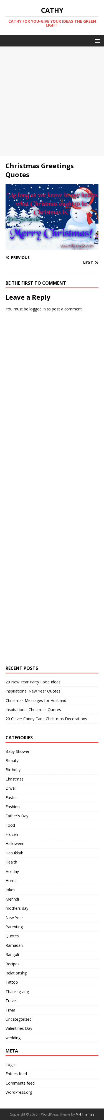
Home (11, 880)
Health (11, 862)
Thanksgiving (17, 991)
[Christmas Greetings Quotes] (52, 247)
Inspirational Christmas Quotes (33, 709)
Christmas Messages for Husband (36, 700)
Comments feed (20, 1083)
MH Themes (85, 1114)
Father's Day (17, 815)
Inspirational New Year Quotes (33, 691)
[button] (96, 41)
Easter (11, 797)
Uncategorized (19, 1019)
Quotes (12, 935)
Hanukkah (14, 852)
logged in (37, 309)
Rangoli (12, 954)
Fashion (13, 806)
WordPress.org (19, 1092)
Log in (11, 1064)
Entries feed (16, 1073)
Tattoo (12, 982)
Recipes (12, 963)
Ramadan (14, 945)
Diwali (11, 788)
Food (10, 825)
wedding (13, 1037)
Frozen (12, 834)
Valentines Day (19, 1028)
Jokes (10, 889)
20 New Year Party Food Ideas (33, 682)
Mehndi (12, 899)
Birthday (13, 769)
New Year (14, 917)
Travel (11, 1000)
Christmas (15, 779)
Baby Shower (17, 751)
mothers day (17, 908)
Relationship (16, 973)
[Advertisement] (52, 101)
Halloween (15, 843)
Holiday (12, 871)
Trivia (10, 1010)
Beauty (12, 760)
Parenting (14, 926)
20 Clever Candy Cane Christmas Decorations (46, 718)
